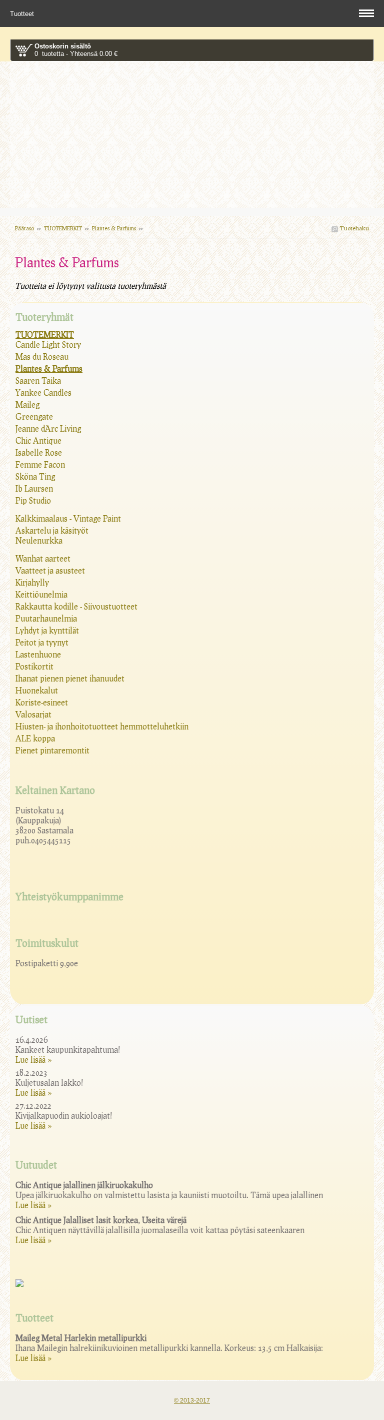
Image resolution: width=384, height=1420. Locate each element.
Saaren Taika (38, 380)
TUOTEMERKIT (63, 228)
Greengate (34, 416)
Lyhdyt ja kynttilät (47, 630)
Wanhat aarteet (43, 558)
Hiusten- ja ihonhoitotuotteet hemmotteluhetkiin (102, 726)
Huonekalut (37, 690)
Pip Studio (33, 500)
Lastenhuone (38, 654)
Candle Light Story (48, 344)
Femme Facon (40, 464)
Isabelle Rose (39, 452)
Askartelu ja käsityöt (52, 530)
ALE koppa (35, 738)
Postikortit (35, 666)
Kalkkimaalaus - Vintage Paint (68, 518)
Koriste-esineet (42, 702)
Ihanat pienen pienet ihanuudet (70, 678)
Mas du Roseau (42, 356)
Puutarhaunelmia (46, 618)
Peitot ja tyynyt (42, 642)
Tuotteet (23, 13)
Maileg (28, 404)
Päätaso (24, 228)
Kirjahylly (32, 582)
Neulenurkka (39, 540)
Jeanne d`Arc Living (48, 428)
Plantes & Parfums (114, 228)
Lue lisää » (34, 1059)
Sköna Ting (35, 476)
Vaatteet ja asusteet (50, 570)
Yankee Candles (44, 392)
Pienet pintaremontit (53, 750)
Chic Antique (39, 440)
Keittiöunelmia (42, 594)
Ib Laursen (34, 488)
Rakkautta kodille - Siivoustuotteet (77, 606)
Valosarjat (34, 714)
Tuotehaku (353, 228)
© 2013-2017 (192, 1400)
